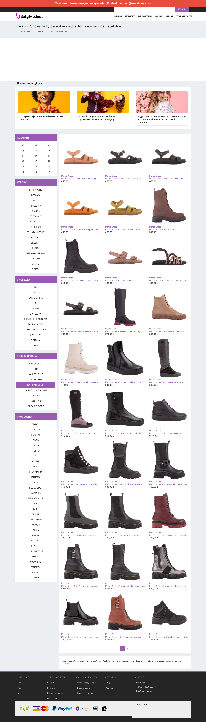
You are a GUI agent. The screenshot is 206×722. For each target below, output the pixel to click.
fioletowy (36, 221)
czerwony (36, 216)
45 (22, 171)
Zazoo (35, 572)
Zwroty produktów (84, 688)
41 (49, 161)
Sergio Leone (35, 551)
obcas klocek (36, 406)
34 (35, 150)
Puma (36, 530)
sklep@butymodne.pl (144, 691)
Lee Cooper (35, 487)
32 (48, 145)
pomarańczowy (36, 232)
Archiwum (110, 688)
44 (48, 166)
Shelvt (36, 556)
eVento (36, 577)
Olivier (36, 514)
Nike (35, 509)
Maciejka (35, 493)
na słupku (36, 401)
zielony (35, 258)
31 (36, 145)
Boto (36, 440)
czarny (35, 211)
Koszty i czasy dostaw (86, 683)
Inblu (36, 466)
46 (35, 171)
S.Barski (35, 540)
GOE (35, 456)
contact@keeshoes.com (135, 3)
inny (35, 369)
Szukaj (182, 9)
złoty (35, 264)
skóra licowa (36, 324)
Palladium (36, 519)
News (36, 503)
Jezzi (36, 482)
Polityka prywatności (56, 693)
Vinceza (35, 567)
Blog (108, 683)
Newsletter (140, 683)
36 (22, 156)
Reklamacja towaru (85, 693)
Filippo (36, 450)
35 (48, 150)
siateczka (35, 313)
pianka (36, 308)
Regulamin (51, 688)
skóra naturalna (35, 329)
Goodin (35, 461)
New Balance (35, 498)
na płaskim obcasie (35, 390)
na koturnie (36, 374)
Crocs (35, 445)
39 (22, 161)
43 (35, 166)
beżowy (35, 195)
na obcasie (35, 379)
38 (48, 156)
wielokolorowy (35, 253)
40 (35, 161)
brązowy (35, 205)
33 (22, 150)
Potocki (35, 524)
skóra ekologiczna (35, 319)
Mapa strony (52, 698)
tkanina (35, 340)
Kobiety (21, 688)
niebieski (36, 227)
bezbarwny (35, 190)
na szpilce (36, 395)
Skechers (35, 561)
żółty (35, 269)
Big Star (35, 435)
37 (35, 156)
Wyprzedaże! (184, 16)
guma (36, 292)
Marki (169, 16)
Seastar (35, 546)
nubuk (35, 303)
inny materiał (36, 298)
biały (36, 200)
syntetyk (35, 335)
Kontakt (50, 683)
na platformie (35, 385)
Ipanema (35, 477)
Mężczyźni (22, 693)
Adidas (36, 424)
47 (48, 171)
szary (35, 248)
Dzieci (20, 683)
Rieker (35, 535)
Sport (20, 698)
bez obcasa (35, 363)
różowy (35, 237)
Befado (36, 429)
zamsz (35, 345)
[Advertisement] (90, 59)
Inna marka (35, 472)
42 (22, 166)
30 (22, 145)
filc (35, 287)
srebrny (36, 242)
